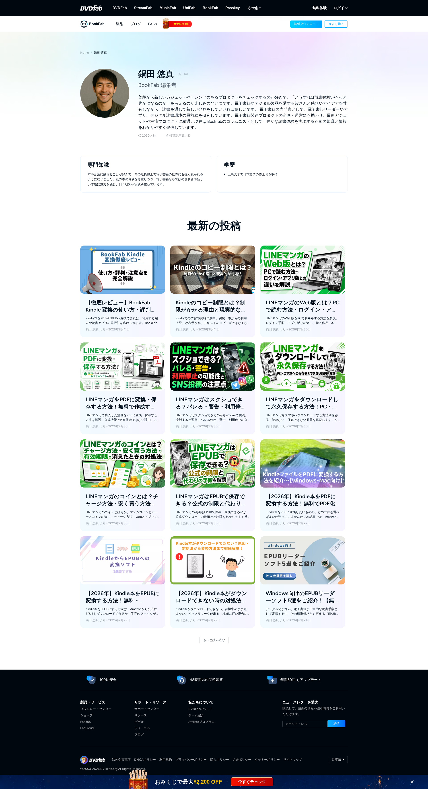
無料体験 (320, 8)
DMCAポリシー (145, 760)
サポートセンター (146, 709)
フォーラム (142, 728)
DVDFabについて (200, 709)
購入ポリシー (219, 760)
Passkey (232, 8)
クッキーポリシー (267, 760)
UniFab (189, 8)
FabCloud (87, 728)
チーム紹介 (196, 715)
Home (84, 53)
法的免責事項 (121, 760)
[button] (306, 24)
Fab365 (85, 722)
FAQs (152, 24)
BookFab (210, 8)
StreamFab (143, 8)
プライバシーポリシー (191, 760)
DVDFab (120, 8)
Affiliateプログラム (201, 722)
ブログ (139, 734)
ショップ (86, 715)
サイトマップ (292, 760)
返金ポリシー (242, 760)
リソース (140, 715)
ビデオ (139, 722)
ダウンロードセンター (95, 709)
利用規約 (165, 760)
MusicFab (168, 8)
